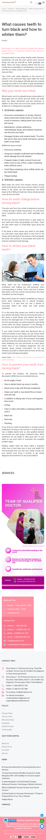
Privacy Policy (7, 713)
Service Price (7, 747)
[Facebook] (42, 826)
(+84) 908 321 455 (21, 686)
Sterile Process (7, 726)
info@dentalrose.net (15, 641)
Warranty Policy (8, 720)
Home (4, 9)
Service (10, 9)
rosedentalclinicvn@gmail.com (19, 644)
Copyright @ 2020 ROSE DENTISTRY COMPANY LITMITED (23, 833)
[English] (39, 3)
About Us (5, 743)
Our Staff (5, 750)
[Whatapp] (42, 821)
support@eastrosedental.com (17, 701)
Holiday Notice (7, 799)
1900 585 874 (21, 626)
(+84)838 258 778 (23, 629)
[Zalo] (43, 815)
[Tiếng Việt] (36, 3)
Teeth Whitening (21, 9)
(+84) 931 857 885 (21, 689)
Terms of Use (7, 717)
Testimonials (7, 730)
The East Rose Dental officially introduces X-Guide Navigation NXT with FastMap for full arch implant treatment (21, 775)
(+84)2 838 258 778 (21, 637)
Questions (6, 723)
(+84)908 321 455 (21, 633)
